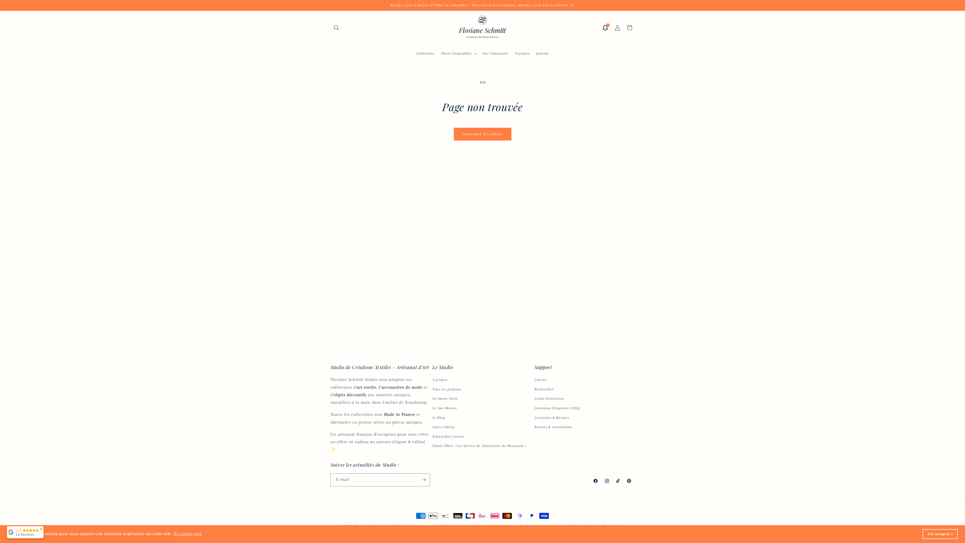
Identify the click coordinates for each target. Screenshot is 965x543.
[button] (336, 28)
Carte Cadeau (443, 427)
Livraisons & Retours (552, 418)
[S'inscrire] (424, 479)
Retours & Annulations (553, 427)
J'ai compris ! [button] (940, 534)
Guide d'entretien (549, 398)
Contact (541, 380)
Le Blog (438, 418)
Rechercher (544, 389)
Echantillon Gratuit (448, 436)
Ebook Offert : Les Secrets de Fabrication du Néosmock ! (479, 446)
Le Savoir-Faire (445, 398)
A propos (439, 380)
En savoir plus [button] (188, 534)
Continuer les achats (482, 134)
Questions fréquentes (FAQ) (557, 408)
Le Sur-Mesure (444, 408)
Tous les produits (446, 389)
